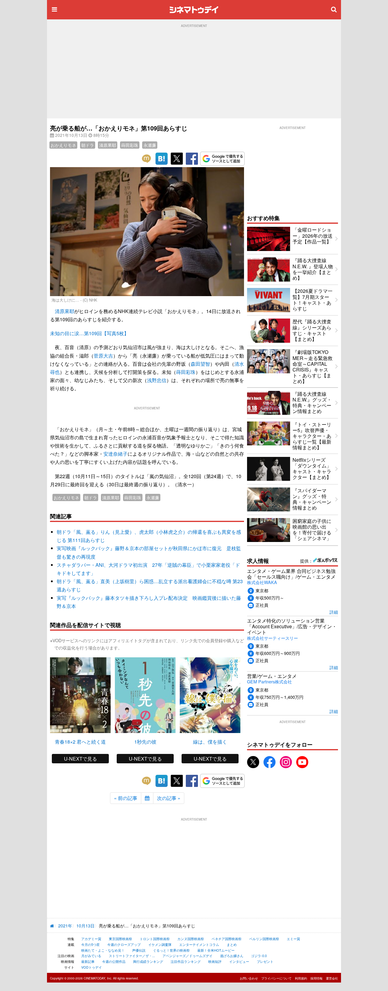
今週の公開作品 (113, 961)
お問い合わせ (249, 978)
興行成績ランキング (148, 961)
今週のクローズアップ (124, 944)
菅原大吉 (103, 355)
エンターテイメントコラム (199, 944)
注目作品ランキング (186, 961)
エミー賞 (293, 938)
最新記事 (88, 961)
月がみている (91, 955)
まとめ (232, 944)
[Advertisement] (194, 73)
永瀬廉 (149, 145)
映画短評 (215, 961)
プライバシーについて (276, 978)
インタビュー (239, 961)
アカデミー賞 (91, 938)
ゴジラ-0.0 (259, 955)
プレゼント (265, 961)
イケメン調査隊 (160, 944)
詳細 (333, 611)
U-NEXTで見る (80, 758)
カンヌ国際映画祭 (190, 938)
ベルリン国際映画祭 (264, 938)
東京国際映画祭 (120, 938)
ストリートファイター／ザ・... (132, 955)
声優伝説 (139, 950)
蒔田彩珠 (129, 145)
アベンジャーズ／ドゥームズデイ (187, 955)
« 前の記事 (125, 797)
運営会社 (332, 978)
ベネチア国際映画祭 (227, 938)
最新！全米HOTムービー (216, 950)
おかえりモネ (63, 145)
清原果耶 (107, 145)
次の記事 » (168, 797)
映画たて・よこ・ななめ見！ (103, 950)
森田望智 (200, 363)
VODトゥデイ (91, 967)
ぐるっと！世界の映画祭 (171, 950)
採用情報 (316, 978)
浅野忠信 (156, 380)
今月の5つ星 (90, 944)
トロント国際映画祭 (155, 938)
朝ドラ (87, 145)
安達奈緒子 (115, 453)
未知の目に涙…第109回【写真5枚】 (89, 333)
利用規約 (301, 978)
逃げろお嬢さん (231, 955)
